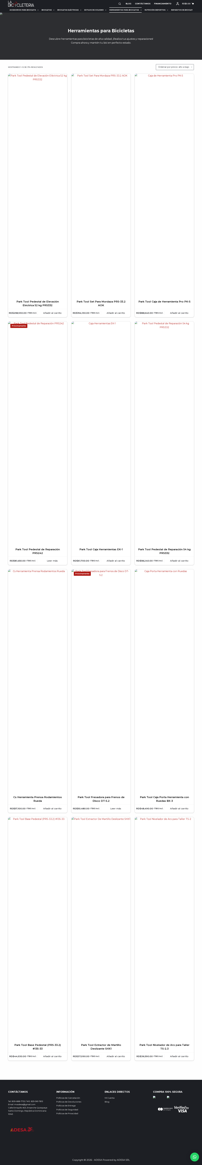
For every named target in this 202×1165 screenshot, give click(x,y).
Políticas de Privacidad (67, 1113)
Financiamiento (162, 4)
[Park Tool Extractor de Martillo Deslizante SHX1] (101, 928)
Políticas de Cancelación (68, 1098)
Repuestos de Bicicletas (183, 10)
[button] (194, 1157)
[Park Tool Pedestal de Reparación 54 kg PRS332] (164, 433)
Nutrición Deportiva (155, 10)
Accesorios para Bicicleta (23, 10)
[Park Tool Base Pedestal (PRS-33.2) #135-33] (37, 928)
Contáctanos (142, 4)
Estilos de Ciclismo (94, 10)
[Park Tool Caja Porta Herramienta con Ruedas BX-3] (164, 680)
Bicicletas (47, 10)
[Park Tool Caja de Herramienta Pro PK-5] (164, 185)
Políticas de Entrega (66, 1105)
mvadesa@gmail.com (24, 1104)
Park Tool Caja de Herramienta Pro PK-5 (164, 301)
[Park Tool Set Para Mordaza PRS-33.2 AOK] (101, 185)
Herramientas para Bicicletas (124, 10)
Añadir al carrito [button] (52, 313)
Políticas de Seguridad (67, 1109)
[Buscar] (120, 4)
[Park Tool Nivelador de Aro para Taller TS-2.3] (164, 928)
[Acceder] (177, 3)
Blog (128, 4)
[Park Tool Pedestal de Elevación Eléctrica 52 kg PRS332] (37, 185)
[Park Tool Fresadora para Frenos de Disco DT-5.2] (101, 680)
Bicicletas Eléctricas (68, 10)
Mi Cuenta (109, 1098)
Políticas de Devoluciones (68, 1102)
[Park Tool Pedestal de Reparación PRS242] (37, 433)
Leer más (52, 560)
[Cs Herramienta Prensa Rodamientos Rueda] (37, 680)
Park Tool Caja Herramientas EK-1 (101, 549)
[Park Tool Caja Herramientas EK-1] (101, 433)
